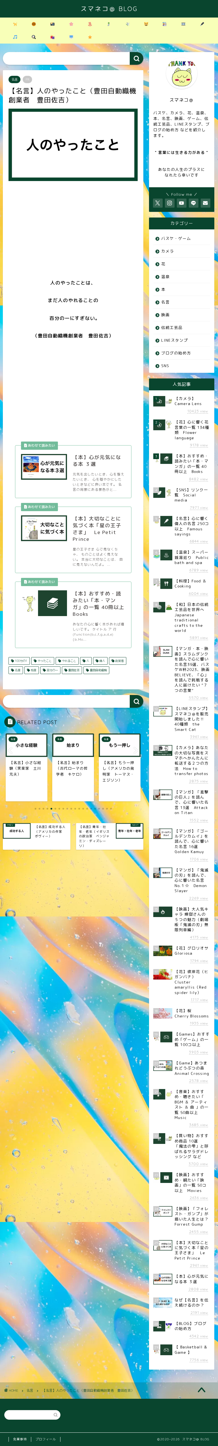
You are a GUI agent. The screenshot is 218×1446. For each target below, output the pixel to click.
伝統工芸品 (172, 327)
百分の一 (52, 670)
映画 (165, 314)
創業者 (119, 661)
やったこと (44, 661)
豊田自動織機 (98, 670)
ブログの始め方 (176, 353)
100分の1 (20, 661)
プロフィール (45, 1439)
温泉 (165, 276)
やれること (68, 661)
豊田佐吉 (73, 670)
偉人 (101, 661)
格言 (33, 670)
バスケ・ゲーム (176, 238)
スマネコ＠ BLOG (109, 8)
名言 (14, 79)
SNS (165, 365)
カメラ (167, 251)
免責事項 (20, 1439)
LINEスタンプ (174, 340)
